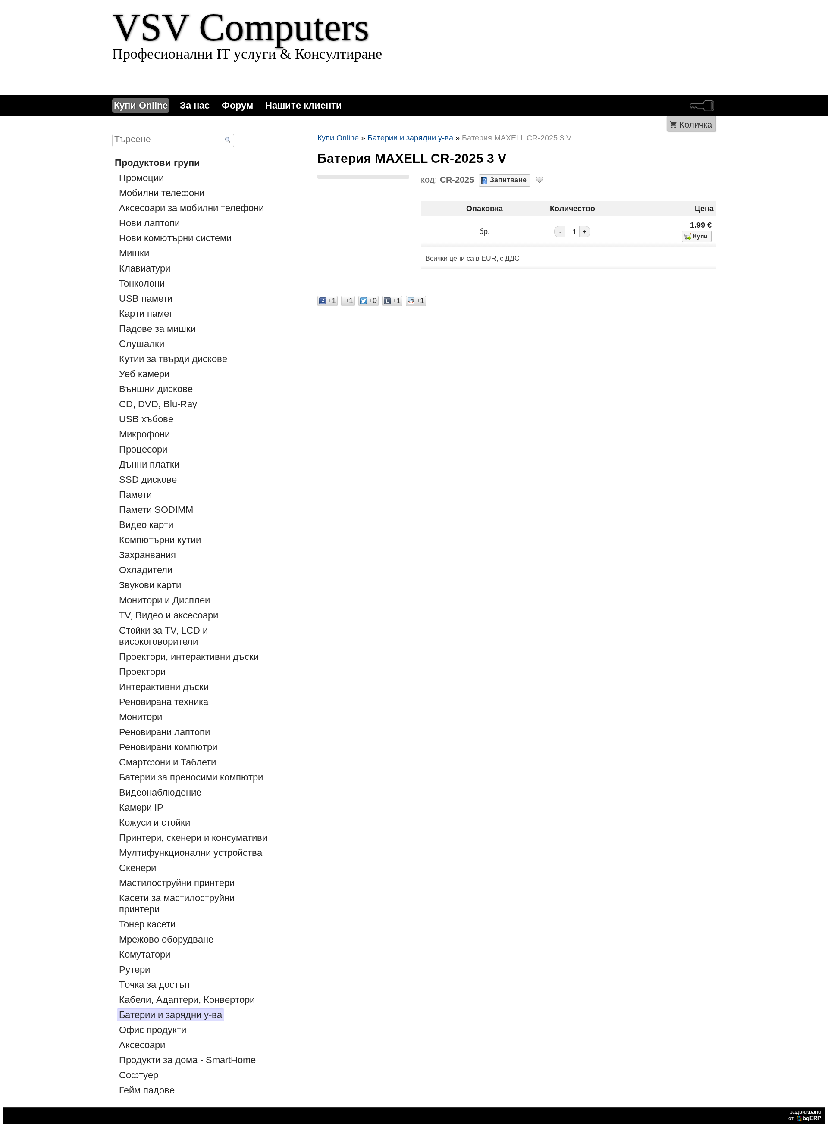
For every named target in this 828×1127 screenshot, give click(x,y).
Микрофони (144, 434)
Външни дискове (156, 389)
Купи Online (141, 105)
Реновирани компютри (168, 747)
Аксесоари (142, 1045)
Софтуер (138, 1075)
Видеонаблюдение (160, 792)
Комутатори (144, 954)
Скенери (137, 867)
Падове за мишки (157, 328)
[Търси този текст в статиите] (228, 140)
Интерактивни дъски (164, 686)
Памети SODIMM (156, 509)
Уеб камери (144, 373)
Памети (135, 494)
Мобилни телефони (161, 192)
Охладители (145, 570)
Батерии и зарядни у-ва (170, 1014)
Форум (237, 105)
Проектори (142, 671)
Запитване (508, 180)
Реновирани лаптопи (164, 732)
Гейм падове (147, 1090)
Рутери (134, 969)
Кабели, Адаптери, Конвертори (187, 999)
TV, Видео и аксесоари (168, 615)
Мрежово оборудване (166, 939)
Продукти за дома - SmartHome (187, 1060)
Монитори (140, 717)
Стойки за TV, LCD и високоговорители (163, 636)
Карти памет (146, 313)
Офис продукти (152, 1029)
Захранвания (147, 554)
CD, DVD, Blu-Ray (158, 404)
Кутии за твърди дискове (173, 358)
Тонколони (142, 283)
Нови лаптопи (149, 223)
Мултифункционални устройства (190, 852)
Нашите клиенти (303, 105)
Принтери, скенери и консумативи (193, 837)
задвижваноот (804, 1114)
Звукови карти (150, 585)
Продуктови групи (157, 162)
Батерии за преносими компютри (191, 777)
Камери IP (141, 807)
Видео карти (146, 524)
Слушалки (141, 343)
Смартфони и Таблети (167, 762)
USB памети (145, 298)
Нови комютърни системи (175, 238)
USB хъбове (146, 419)
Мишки (134, 253)
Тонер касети (147, 924)
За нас (195, 105)
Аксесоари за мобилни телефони (191, 208)
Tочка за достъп (154, 984)
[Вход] (702, 105)
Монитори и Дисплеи (164, 600)
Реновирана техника (163, 701)
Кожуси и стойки (154, 822)
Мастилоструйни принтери (177, 882)
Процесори (143, 449)
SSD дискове (148, 479)
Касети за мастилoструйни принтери (177, 904)
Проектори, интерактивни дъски (189, 656)
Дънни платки (149, 464)
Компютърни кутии (160, 539)
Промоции (141, 177)
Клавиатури (144, 268)
